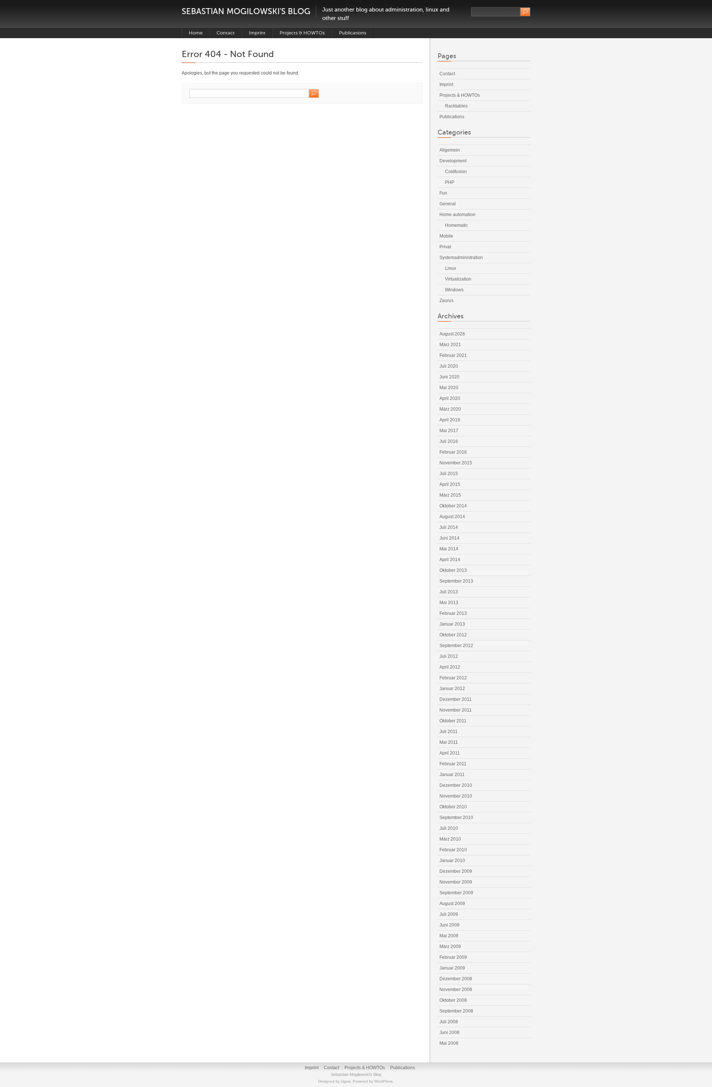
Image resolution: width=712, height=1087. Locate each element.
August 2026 (452, 334)
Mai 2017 (448, 430)
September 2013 (456, 581)
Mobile (446, 236)
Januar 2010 (452, 860)
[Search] (525, 11)
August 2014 (452, 516)
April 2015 (449, 484)
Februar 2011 (453, 763)
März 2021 (450, 344)
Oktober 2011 (453, 720)
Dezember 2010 (455, 785)
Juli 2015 (448, 473)
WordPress (383, 1081)
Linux (450, 268)
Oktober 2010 (453, 806)
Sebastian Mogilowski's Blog (246, 11)
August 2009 (452, 903)
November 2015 (455, 462)
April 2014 (449, 559)
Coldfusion (456, 171)
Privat (445, 246)
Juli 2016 (448, 441)
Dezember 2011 (455, 699)
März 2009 (450, 946)
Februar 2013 (453, 613)
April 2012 (449, 667)
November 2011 (455, 710)
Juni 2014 (449, 538)
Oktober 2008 (453, 1000)
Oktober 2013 (453, 570)
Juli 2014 (448, 527)
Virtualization (458, 279)
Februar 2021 (453, 355)
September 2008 (456, 1011)
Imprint (257, 33)
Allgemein (449, 150)
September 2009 (456, 892)
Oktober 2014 (453, 505)
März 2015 (450, 495)
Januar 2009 (452, 968)
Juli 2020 (448, 366)
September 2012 (456, 645)
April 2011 (449, 753)
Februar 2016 (453, 452)
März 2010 (450, 839)
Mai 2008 (448, 1043)
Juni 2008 (449, 1032)
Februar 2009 (453, 957)
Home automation (457, 214)
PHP (449, 182)
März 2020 (450, 409)
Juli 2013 (448, 591)
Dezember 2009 (455, 871)
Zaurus (446, 300)
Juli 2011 (448, 731)
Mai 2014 (448, 548)
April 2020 (449, 398)
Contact (226, 33)
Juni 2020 (449, 377)
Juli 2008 (448, 1021)
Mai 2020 (448, 387)
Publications (352, 33)
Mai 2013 (448, 602)
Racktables (456, 106)
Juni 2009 (449, 925)
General (447, 203)
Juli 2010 (448, 828)
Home (195, 33)
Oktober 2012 (453, 634)
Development (453, 160)
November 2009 (455, 882)
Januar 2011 (452, 774)
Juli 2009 (448, 914)
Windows (454, 289)
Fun (443, 193)
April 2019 (449, 419)
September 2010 (456, 817)
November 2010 (455, 796)
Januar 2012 (452, 688)
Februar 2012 (453, 677)
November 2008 (455, 989)
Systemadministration (461, 257)
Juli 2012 (448, 656)
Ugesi (345, 1081)
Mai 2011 (448, 742)
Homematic (456, 225)
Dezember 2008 (455, 978)
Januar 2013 (452, 624)
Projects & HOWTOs (302, 33)
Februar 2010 (453, 849)
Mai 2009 (448, 935)
